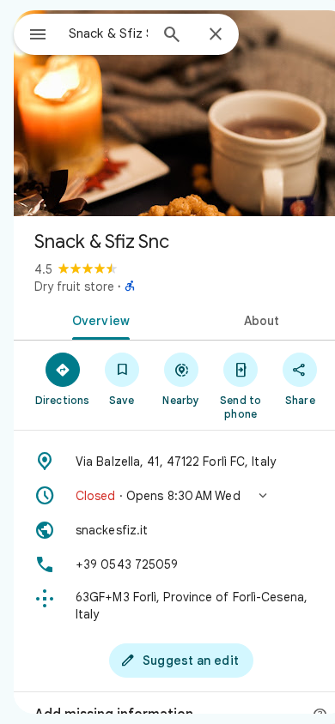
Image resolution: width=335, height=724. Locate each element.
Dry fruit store (74, 286)
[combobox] (108, 33)
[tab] (97, 319)
